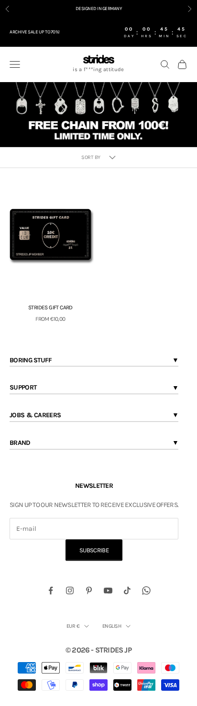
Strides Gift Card (50, 307)
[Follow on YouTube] (108, 590)
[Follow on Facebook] (50, 590)
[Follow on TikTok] (127, 590)
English (111, 626)
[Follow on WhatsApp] (146, 590)
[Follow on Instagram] (70, 590)
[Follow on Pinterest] (89, 590)
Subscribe (94, 550)
